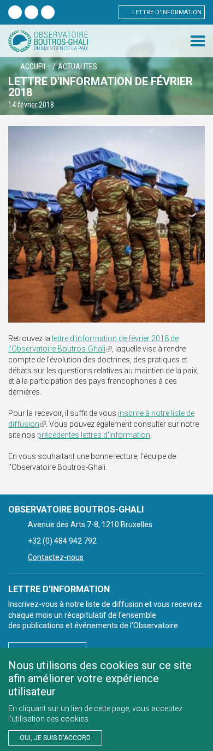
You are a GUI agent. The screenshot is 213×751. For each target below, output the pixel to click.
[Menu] (198, 41)
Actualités (77, 66)
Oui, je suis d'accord (55, 738)
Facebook (15, 12)
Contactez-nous (56, 557)
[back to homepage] (48, 41)
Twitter (31, 12)
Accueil (33, 66)
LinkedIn (48, 12)
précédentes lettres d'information (93, 435)
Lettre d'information (167, 12)
